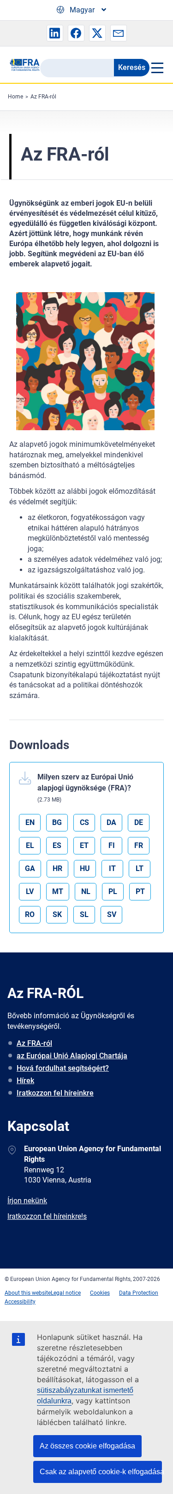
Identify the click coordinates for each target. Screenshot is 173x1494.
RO (30, 914)
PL (112, 891)
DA (111, 822)
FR (138, 845)
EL (30, 845)
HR (57, 868)
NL (85, 891)
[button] (55, 33)
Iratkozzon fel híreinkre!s (47, 1216)
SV (111, 914)
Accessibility (20, 1301)
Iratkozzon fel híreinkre (55, 1093)
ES (57, 845)
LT (139, 868)
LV (30, 891)
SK (57, 914)
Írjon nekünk (27, 1200)
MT (57, 891)
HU (85, 868)
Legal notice (66, 1293)
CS (84, 822)
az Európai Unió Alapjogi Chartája (72, 1055)
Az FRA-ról (43, 96)
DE (138, 822)
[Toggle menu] (156, 67)
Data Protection (138, 1293)
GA (30, 868)
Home (15, 96)
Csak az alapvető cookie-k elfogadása (101, 1472)
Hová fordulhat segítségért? (63, 1068)
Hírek (25, 1080)
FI (111, 845)
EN (30, 822)
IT (112, 868)
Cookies (100, 1293)
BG (57, 822)
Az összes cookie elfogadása (87, 1446)
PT (140, 891)
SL (84, 914)
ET (84, 845)
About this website (28, 1293)
